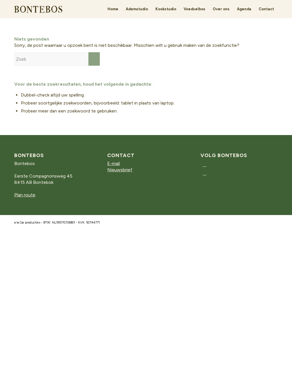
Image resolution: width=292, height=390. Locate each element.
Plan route (24, 195)
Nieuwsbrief (119, 169)
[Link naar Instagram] (204, 164)
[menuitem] (113, 9)
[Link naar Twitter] (204, 173)
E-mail (113, 163)
